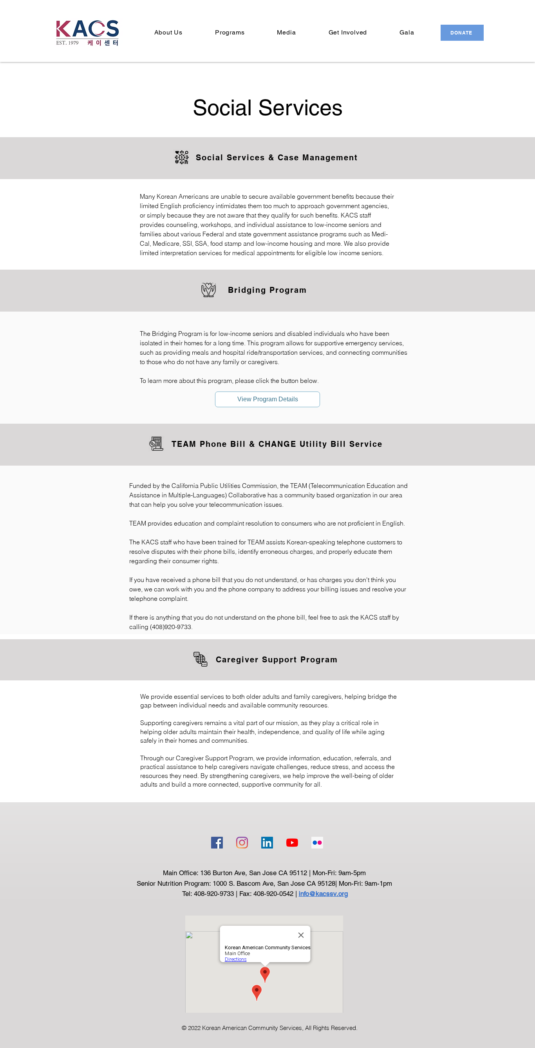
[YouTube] (292, 843)
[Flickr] (317, 843)
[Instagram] (242, 843)
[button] (168, 32)
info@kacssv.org (323, 894)
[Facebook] (217, 843)
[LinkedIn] (267, 843)
